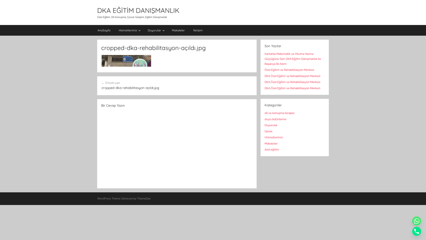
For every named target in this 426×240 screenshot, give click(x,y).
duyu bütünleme (275, 119)
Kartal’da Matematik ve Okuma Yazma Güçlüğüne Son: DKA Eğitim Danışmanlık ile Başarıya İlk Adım (293, 59)
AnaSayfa (104, 30)
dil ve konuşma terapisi (279, 113)
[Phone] (416, 231)
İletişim (198, 30)
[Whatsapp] (416, 221)
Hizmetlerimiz (128, 30)
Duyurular (154, 30)
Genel (268, 131)
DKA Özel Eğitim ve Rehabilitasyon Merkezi (292, 76)
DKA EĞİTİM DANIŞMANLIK (138, 10)
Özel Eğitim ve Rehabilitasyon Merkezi (289, 70)
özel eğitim (272, 149)
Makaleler (178, 30)
